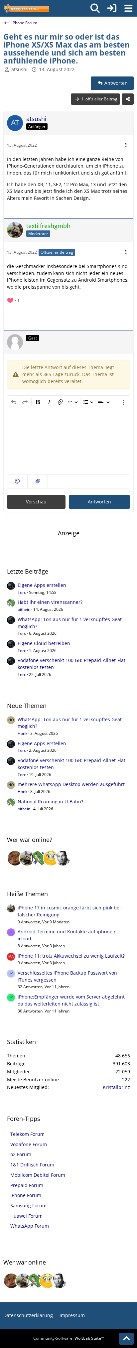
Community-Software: (68, 1338)
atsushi (19, 69)
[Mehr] (126, 145)
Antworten (99, 501)
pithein (24, 609)
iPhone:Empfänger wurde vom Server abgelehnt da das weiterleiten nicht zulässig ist (71, 1000)
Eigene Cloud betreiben (44, 643)
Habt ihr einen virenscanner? (50, 602)
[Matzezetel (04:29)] (15, 858)
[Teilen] (128, 99)
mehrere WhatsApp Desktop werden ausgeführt (71, 784)
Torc (22, 592)
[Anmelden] (111, 8)
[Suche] (95, 8)
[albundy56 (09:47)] (63, 858)
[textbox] (68, 441)
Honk (22, 733)
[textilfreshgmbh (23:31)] (27, 858)
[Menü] (128, 8)
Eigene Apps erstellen (42, 585)
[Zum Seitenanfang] (126, 1339)
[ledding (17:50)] (51, 858)
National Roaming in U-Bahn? (50, 801)
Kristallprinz (116, 1087)
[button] (17, 481)
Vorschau (36, 501)
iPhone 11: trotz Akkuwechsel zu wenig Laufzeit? (71, 956)
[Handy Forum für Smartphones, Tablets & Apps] (26, 8)
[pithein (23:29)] (39, 858)
